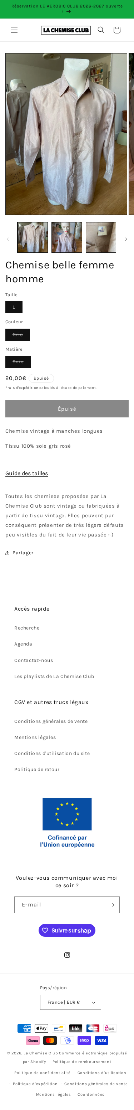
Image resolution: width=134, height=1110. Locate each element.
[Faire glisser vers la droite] (126, 239)
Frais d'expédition (22, 388)
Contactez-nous (33, 660)
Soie (22, 363)
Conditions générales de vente (51, 721)
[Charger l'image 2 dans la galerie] (66, 237)
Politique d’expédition (35, 1083)
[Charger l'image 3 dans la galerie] (101, 237)
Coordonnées (91, 1094)
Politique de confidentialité (42, 1072)
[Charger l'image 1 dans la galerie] (33, 237)
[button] (14, 30)
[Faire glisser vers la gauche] (8, 239)
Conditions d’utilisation (102, 1072)
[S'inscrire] (111, 904)
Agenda (23, 644)
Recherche (26, 628)
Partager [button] (23, 553)
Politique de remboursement (82, 1061)
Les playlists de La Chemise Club (54, 676)
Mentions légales (35, 737)
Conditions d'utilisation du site (52, 753)
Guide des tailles (26, 473)
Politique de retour (36, 769)
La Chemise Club (41, 1053)
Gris (21, 336)
